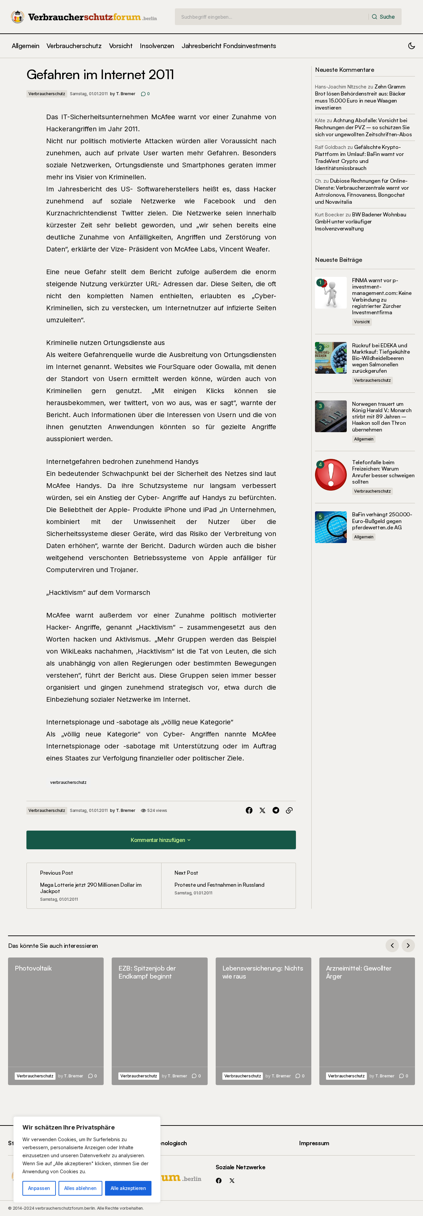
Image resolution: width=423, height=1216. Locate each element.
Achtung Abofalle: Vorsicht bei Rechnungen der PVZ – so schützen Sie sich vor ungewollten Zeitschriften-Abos (363, 127)
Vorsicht (362, 321)
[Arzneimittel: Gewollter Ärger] (367, 1021)
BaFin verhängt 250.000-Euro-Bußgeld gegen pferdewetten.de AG (382, 520)
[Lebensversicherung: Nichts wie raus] (263, 1021)
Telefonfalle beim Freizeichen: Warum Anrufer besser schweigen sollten (383, 472)
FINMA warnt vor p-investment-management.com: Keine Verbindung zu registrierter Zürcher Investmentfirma (381, 296)
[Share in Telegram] (276, 810)
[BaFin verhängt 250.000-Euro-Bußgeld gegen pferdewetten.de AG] (331, 527)
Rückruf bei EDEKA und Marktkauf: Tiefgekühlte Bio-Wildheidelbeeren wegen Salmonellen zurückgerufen (381, 358)
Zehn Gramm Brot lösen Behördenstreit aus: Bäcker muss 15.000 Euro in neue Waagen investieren (360, 97)
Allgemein (364, 438)
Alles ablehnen (80, 1188)
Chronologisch (167, 1143)
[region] (87, 1159)
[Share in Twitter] (262, 810)
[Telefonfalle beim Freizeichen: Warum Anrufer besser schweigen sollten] (331, 475)
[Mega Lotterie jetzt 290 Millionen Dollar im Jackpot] (94, 885)
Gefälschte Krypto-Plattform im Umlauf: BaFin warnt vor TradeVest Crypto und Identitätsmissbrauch (359, 157)
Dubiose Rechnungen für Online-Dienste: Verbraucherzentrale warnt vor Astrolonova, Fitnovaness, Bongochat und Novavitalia (362, 191)
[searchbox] (271, 17)
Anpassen (39, 1188)
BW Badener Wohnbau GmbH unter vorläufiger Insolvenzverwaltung (360, 221)
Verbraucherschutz (46, 93)
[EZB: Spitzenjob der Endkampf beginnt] (159, 1021)
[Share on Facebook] (249, 810)
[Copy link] (289, 810)
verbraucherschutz (68, 782)
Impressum (314, 1143)
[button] (412, 46)
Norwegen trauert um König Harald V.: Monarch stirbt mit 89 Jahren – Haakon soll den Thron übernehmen (381, 416)
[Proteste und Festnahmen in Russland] (228, 885)
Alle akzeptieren (128, 1188)
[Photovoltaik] (56, 1021)
